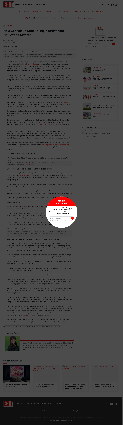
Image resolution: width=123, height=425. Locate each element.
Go (72, 218)
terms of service (69, 221)
